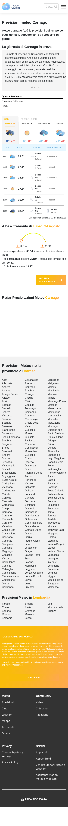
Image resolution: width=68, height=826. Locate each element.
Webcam (7, 714)
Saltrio (51, 480)
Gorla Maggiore (33, 522)
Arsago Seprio (10, 394)
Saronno (52, 487)
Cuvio (28, 458)
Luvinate (29, 587)
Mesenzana (54, 408)
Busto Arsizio (9, 480)
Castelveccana (10, 576)
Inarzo (28, 537)
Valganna (53, 540)
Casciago (7, 537)
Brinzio (6, 458)
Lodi (50, 603)
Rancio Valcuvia (57, 472)
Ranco (51, 476)
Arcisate (6, 390)
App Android (43, 758)
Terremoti (8, 727)
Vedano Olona (56, 551)
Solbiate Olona (56, 497)
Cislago (29, 394)
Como (5, 607)
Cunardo (30, 444)
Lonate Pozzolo (33, 576)
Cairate (6, 494)
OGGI (6, 119)
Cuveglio (30, 455)
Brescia (29, 603)
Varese (52, 547)
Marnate (52, 394)
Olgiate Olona (55, 437)
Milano (5, 614)
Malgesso (53, 383)
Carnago (7, 512)
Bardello (6, 408)
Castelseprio (9, 572)
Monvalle (53, 419)
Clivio (28, 401)
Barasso (6, 405)
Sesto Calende (56, 490)
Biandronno (8, 430)
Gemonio (30, 508)
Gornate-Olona (33, 530)
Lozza (28, 580)
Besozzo (7, 426)
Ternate (52, 515)
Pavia (28, 607)
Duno (28, 469)
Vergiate (52, 572)
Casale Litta (8, 530)
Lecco (28, 618)
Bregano (7, 444)
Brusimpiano (9, 472)
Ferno (28, 476)
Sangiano (53, 583)
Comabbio (31, 412)
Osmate (52, 447)
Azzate (6, 397)
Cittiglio (29, 397)
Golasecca (31, 519)
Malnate (52, 387)
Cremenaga (31, 419)
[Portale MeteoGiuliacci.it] (11, 6)
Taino (51, 512)
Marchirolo (53, 390)
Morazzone (54, 422)
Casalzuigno (9, 533)
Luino (28, 583)
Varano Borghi (56, 544)
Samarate (53, 483)
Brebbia (6, 440)
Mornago (53, 426)
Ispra (27, 544)
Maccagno (53, 380)
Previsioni (8, 702)
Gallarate (30, 487)
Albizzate (7, 383)
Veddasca (53, 555)
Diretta (6, 733)
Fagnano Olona (33, 472)
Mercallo (52, 405)
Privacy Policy (10, 762)
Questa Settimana (12, 96)
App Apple (42, 752)
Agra (4, 380)
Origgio (52, 440)
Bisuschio (7, 433)
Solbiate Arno (55, 494)
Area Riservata (36, 799)
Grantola (29, 533)
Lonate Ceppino (34, 572)
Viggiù (51, 576)
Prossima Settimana (12, 101)
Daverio (29, 462)
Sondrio (6, 611)
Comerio (29, 415)
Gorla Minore (32, 526)
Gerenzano (31, 512)
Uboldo (52, 537)
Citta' (5, 708)
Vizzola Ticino (55, 580)
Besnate (6, 422)
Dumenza (30, 465)
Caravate (7, 501)
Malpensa (53, 587)
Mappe (6, 721)
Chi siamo (34, 677)
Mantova (29, 614)
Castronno (8, 587)
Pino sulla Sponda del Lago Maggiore (56, 455)
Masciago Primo (57, 401)
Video (39, 702)
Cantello (6, 497)
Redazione (42, 714)
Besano (6, 419)
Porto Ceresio (55, 462)
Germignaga (32, 515)
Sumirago (53, 508)
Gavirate (29, 497)
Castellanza (8, 562)
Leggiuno (30, 569)
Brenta (5, 447)
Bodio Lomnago (11, 437)
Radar (5, 105)
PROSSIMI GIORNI (29, 119)
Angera (6, 387)
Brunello (6, 469)
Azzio (5, 401)
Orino (51, 444)
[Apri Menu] (63, 6)
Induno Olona (32, 540)
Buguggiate (8, 476)
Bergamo (7, 618)
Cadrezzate (8, 490)
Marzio (51, 397)
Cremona (30, 611)
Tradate (52, 519)
